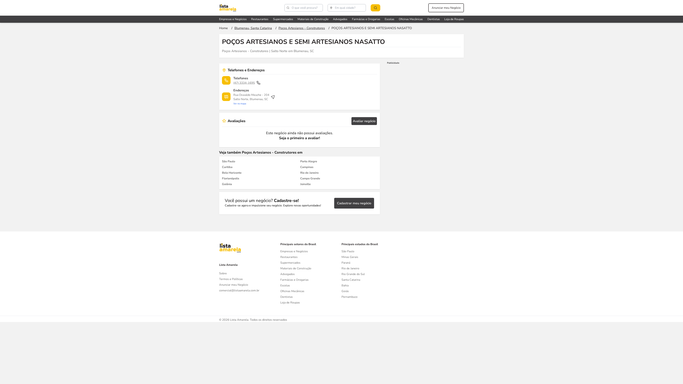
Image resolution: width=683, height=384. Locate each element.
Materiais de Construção (313, 19)
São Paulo (348, 251)
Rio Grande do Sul (353, 274)
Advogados (340, 19)
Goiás (345, 291)
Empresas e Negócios (233, 19)
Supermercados (283, 19)
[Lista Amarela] (227, 8)
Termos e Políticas (231, 279)
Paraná (346, 263)
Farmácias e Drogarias (366, 19)
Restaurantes (259, 19)
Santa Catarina (351, 280)
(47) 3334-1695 (244, 83)
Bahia (345, 285)
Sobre (223, 273)
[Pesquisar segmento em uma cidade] (375, 7)
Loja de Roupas (454, 19)
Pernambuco (350, 297)
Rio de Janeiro (350, 268)
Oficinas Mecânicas (411, 19)
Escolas (389, 19)
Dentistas (433, 19)
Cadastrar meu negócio (354, 203)
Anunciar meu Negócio (446, 8)
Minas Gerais (350, 257)
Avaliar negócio (364, 121)
